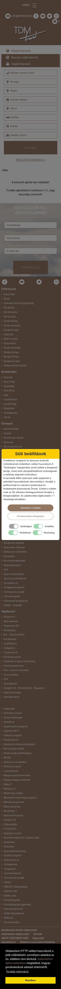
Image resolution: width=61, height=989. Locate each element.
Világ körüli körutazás (15, 365)
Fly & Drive (9, 390)
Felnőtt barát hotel (13, 665)
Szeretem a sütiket (30, 507)
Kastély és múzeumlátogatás (19, 744)
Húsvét (7, 433)
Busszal (8, 377)
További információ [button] (17, 971)
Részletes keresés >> (30, 160)
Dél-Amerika (10, 312)
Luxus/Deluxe (11, 771)
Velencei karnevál (13, 909)
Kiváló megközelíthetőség (17, 753)
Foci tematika (11, 674)
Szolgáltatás (10, 413)
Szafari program (13, 855)
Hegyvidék (9, 708)
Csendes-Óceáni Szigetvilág (19, 303)
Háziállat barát (11, 697)
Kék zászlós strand (14, 748)
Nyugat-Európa (12, 361)
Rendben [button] (30, 980)
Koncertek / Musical (14, 547)
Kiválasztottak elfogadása (30, 516)
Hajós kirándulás (12, 692)
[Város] (30, 108)
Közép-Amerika (12, 347)
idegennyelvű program (16, 726)
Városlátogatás (12, 596)
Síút (6, 569)
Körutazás (9, 556)
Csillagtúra (9, 648)
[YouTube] (21, 282)
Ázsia (7, 298)
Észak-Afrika (11, 321)
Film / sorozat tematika (16, 670)
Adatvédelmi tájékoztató (15, 934)
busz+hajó (9, 381)
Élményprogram (12, 657)
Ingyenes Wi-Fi (11, 730)
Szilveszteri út (11, 860)
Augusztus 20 (11, 625)
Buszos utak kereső (24, 57)
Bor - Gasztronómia (14, 634)
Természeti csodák (14, 592)
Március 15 (9, 788)
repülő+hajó (10, 404)
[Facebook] (36, 16)
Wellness (8, 917)
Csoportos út (10, 652)
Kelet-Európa (11, 338)
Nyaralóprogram (12, 565)
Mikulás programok (14, 802)
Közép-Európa (11, 352)
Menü (26, 5)
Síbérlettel (9, 842)
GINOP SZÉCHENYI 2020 (14, 938)
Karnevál (8, 442)
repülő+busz (10, 399)
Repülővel (9, 408)
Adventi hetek (11, 428)
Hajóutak (8, 334)
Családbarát (10, 643)
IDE (46, 190)
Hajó (6, 395)
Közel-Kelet (10, 343)
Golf (6, 679)
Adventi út (9, 616)
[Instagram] (56, 282)
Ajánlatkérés (8, 942)
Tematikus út (11, 583)
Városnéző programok (16, 600)
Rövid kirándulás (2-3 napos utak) (21, 837)
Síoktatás (9, 846)
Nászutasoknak (12, 806)
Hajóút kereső (20, 64)
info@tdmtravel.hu (22, 15)
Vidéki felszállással (14, 913)
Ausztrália (9, 294)
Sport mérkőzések (14, 574)
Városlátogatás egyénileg (17, 904)
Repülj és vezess (13, 833)
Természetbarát (12, 873)
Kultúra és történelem (15, 551)
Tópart (7, 882)
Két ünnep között (13, 446)
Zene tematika (11, 922)
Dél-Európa (10, 316)
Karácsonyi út (11, 739)
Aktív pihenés (11, 621)
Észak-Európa (11, 330)
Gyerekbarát (10, 683)
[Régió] (30, 91)
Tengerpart (10, 869)
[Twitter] (39, 282)
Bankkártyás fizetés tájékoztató (19, 930)
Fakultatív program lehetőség (19, 661)
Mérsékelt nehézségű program (20, 797)
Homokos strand (12, 713)
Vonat (7, 417)
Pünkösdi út (10, 828)
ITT (53, 495)
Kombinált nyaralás (14, 543)
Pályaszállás (10, 824)
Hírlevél (37, 934)
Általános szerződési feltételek (37, 942)
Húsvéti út (9, 722)
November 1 (10, 811)
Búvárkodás (10, 639)
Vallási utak (10, 895)
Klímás (7, 757)
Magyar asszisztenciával (17, 775)
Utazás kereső (20, 51)
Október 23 (10, 820)
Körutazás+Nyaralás (14, 560)
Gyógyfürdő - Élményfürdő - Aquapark (24, 688)
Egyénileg (9, 386)
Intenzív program (13, 735)
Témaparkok (10, 864)
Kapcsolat (38, 938)
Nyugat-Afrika (11, 356)
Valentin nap (10, 891)
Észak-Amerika (12, 325)
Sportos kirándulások (15, 578)
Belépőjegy (10, 630)
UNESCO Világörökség (15, 886)
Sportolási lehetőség (15, 851)
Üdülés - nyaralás (13, 605)
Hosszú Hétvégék (13, 717)
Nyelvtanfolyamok (13, 815)
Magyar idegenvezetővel (17, 780)
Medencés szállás (13, 793)
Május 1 (8, 784)
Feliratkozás (31, 267)
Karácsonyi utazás (13, 437)
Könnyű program (13, 766)
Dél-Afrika (9, 307)
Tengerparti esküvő (14, 587)
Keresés (30, 148)
